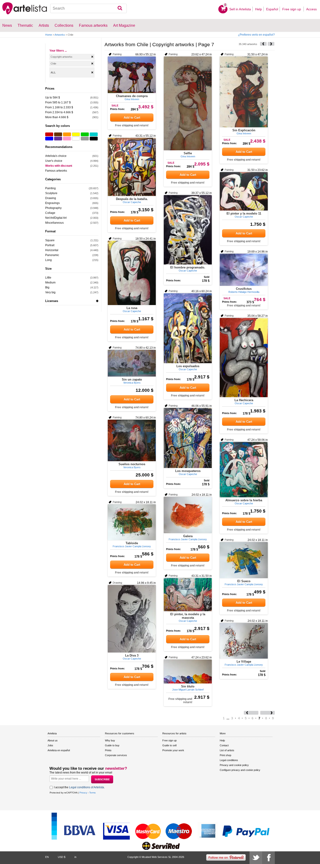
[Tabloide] (132, 522)
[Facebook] (268, 857)
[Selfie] (188, 103)
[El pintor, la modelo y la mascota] (188, 594)
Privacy (83, 792)
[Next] (271, 44)
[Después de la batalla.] (132, 167)
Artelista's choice (56, 156)
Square (50, 240)
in (75, 857)
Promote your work (173, 750)
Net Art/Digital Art (56, 217)
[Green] (85, 134)
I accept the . (79, 787)
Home (48, 34)
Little (48, 277)
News (7, 25)
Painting (50, 188)
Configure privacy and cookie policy (240, 770)
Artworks (60, 34)
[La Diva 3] (132, 619)
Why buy (110, 740)
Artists (44, 25)
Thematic (25, 25)
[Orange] (67, 134)
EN (47, 857)
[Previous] (263, 44)
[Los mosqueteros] (188, 438)
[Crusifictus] (244, 270)
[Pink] (67, 138)
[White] (76, 138)
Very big (50, 292)
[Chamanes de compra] (132, 75)
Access (311, 9)
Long (48, 260)
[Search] (120, 8)
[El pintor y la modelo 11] (244, 191)
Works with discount (58, 165)
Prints (108, 750)
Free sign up (292, 9)
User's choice (53, 160)
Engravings (52, 203)
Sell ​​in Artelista (240, 9)
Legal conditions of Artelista (86, 787)
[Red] (49, 134)
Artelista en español (59, 750)
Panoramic (52, 255)
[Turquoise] (94, 134)
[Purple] (58, 138)
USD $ (61, 857)
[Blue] (49, 138)
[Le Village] (244, 641)
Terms (92, 792)
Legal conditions (229, 760)
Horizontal (51, 250)
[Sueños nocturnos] (132, 440)
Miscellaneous (54, 222)
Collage (50, 213)
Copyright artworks (61, 56)
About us (53, 740)
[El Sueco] (244, 560)
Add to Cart (132, 117)
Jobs (50, 745)
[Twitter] (255, 857)
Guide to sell (169, 745)
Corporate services (116, 755)
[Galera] (188, 515)
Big (47, 287)
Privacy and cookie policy (234, 765)
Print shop (225, 755)
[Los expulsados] (188, 328)
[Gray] (85, 138)
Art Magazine (124, 25)
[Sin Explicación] (244, 92)
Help (258, 9)
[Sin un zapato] (132, 363)
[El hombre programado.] (188, 229)
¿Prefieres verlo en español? (256, 34)
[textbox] (88, 8)
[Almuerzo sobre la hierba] (244, 469)
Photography (53, 208)
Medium (50, 282)
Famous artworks (93, 25)
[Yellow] (76, 134)
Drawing (50, 198)
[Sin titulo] (188, 671)
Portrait (49, 245)
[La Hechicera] (244, 357)
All (53, 72)
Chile (53, 63)
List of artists (227, 750)
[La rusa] (132, 273)
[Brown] (58, 134)
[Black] (94, 138)
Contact (224, 745)
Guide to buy (112, 745)
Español (272, 9)
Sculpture (51, 193)
